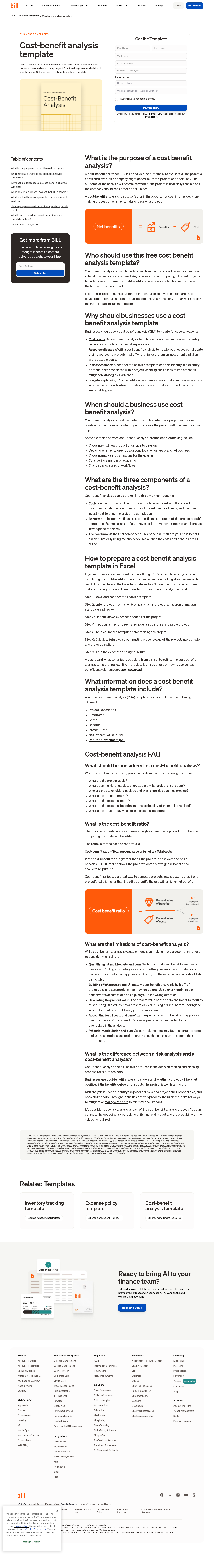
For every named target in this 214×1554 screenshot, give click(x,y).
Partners (178, 1400)
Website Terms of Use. (36, 1529)
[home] (16, 5)
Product (22, 1355)
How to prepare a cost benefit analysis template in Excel (39, 208)
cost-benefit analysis (102, 196)
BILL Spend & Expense (66, 1355)
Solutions (99, 1384)
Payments (99, 1355)
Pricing (159, 5)
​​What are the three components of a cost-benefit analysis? (39, 199)
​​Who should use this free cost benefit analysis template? (36, 176)
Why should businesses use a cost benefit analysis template (39, 185)
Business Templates (29, 16)
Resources (138, 1355)
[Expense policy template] (107, 1211)
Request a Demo (132, 1307)
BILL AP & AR (25, 1399)
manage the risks (116, 1102)
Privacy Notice (151, 117)
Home (14, 16)
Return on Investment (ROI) (107, 740)
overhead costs (166, 508)
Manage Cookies (31, 1542)
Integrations (60, 1436)
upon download (131, 669)
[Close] (57, 1510)
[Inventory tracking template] (47, 1211)
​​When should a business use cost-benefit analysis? (39, 192)
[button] (30, 5)
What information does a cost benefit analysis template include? (37, 217)
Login (178, 5)
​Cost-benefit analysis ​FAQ (25, 225)
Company (178, 1355)
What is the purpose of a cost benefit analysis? (37, 168)
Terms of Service (157, 114)
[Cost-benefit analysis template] (167, 1211)
